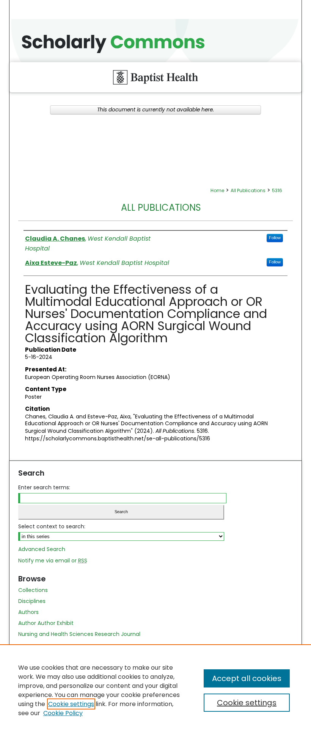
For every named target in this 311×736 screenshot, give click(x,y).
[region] (155, 690)
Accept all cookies (246, 678)
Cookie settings (71, 704)
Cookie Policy (63, 713)
